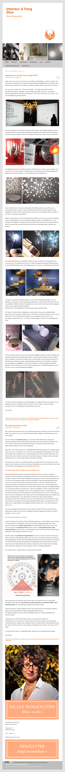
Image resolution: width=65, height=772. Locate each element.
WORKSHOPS (23, 62)
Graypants (36, 418)
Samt (57, 418)
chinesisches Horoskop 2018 (36, 639)
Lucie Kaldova (52, 418)
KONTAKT (48, 62)
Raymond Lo (36, 466)
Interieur (16, 418)
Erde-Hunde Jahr (47, 639)
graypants (40, 265)
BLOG (41, 62)
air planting (30, 418)
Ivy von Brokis (14, 171)
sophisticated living (9, 419)
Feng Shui (16, 639)
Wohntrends (24, 419)
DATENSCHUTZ (26, 66)
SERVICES (14, 62)
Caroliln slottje (27, 363)
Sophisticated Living (11, 263)
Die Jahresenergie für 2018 (16, 425)
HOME (7, 62)
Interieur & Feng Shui (19, 10)
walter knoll (17, 419)
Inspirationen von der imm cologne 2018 (21, 75)
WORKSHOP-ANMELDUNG (12, 66)
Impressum (8, 764)
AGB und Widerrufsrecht (20, 764)
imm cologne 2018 (43, 418)
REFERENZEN (33, 62)
